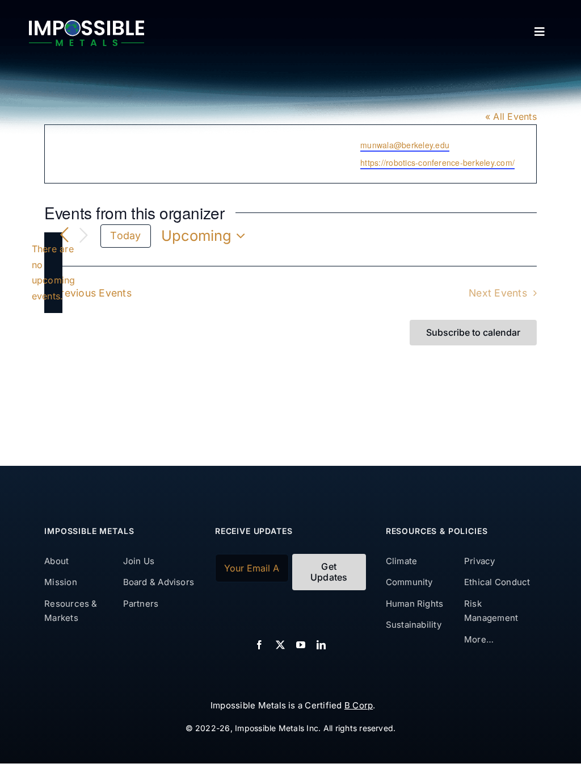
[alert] (53, 272)
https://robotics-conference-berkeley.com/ (437, 162)
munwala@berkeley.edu (404, 145)
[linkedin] (321, 644)
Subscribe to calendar (473, 332)
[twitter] (280, 644)
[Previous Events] (64, 236)
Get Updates (329, 572)
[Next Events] (83, 236)
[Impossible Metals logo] (86, 24)
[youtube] (300, 644)
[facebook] (259, 644)
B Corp (358, 705)
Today (125, 235)
